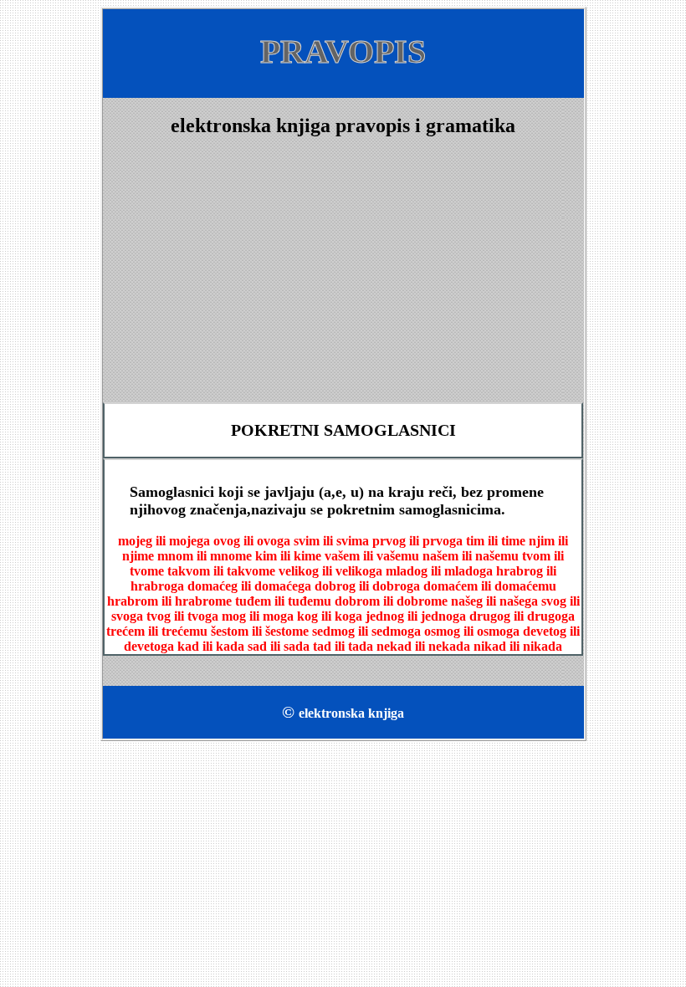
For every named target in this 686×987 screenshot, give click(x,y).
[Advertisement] (343, 270)
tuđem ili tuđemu (283, 601)
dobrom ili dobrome (391, 601)
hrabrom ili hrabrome (169, 601)
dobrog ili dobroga (367, 586)
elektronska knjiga (351, 713)
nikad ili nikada (518, 646)
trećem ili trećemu (156, 631)
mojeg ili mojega (164, 541)
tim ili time (495, 541)
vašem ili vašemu (372, 556)
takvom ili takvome (221, 571)
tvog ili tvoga (182, 616)
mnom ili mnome (204, 556)
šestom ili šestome (260, 631)
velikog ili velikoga (330, 571)
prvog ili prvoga (417, 541)
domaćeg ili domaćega (249, 586)
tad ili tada (343, 646)
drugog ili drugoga (522, 616)
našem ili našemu (470, 556)
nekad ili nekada (423, 646)
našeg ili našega (494, 601)
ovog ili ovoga (251, 541)
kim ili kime (288, 556)
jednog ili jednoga (416, 616)
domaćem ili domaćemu (489, 586)
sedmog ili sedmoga (366, 631)
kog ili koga (329, 616)
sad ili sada (279, 646)
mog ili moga (258, 616)
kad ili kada (210, 646)
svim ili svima (331, 541)
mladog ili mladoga (439, 571)
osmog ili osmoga (472, 631)
